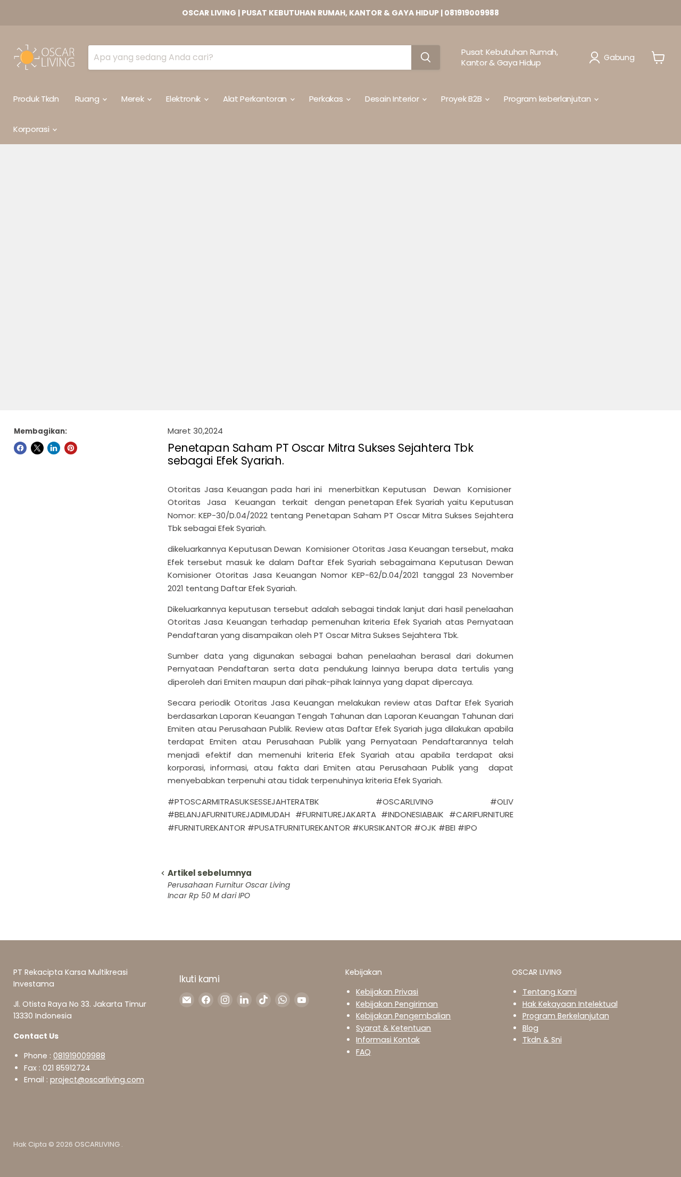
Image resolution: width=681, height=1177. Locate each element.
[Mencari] (425, 57)
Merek (133, 98)
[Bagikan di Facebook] (20, 448)
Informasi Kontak (388, 1039)
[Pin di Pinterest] (70, 448)
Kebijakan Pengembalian (403, 1015)
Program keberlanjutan (548, 98)
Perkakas (327, 98)
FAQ (363, 1052)
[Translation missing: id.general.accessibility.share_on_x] (37, 448)
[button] (613, 57)
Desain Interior (393, 98)
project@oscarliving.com (97, 1079)
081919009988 (79, 1055)
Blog (530, 1028)
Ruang (88, 98)
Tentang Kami (549, 992)
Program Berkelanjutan (565, 1015)
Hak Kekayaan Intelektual (570, 1004)
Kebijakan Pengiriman (397, 1004)
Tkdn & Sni (542, 1039)
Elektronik (184, 98)
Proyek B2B (462, 98)
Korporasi (32, 129)
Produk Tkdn (36, 98)
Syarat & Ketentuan (393, 1028)
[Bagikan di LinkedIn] (53, 448)
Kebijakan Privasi (387, 992)
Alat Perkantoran (256, 98)
